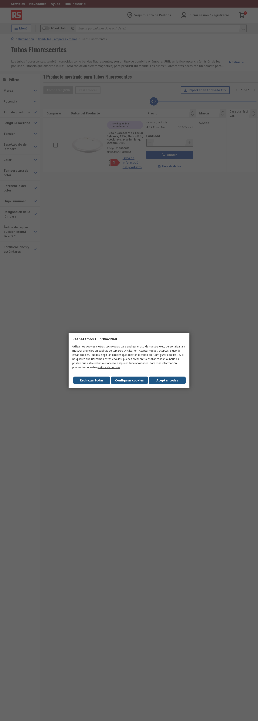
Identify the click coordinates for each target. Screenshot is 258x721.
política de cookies (108, 367)
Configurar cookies (129, 380)
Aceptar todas (167, 380)
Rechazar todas (92, 380)
